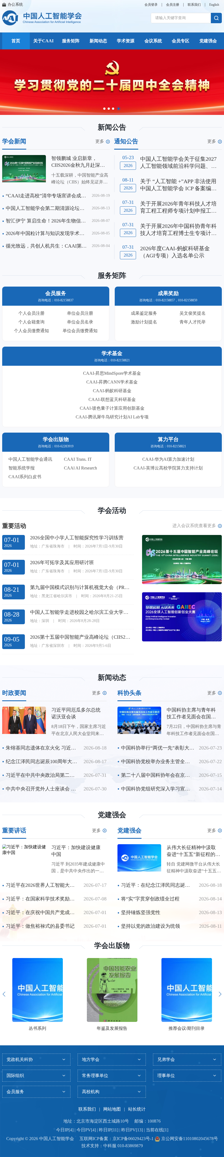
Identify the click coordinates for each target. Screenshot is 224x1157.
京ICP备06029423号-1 (133, 1138)
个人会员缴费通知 (31, 330)
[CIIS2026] (182, 559)
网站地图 (112, 1109)
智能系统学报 (21, 468)
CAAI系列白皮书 (24, 476)
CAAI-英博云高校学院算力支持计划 (168, 468)
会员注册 (172, 5)
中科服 (109, 1145)
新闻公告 (112, 127)
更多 (99, 141)
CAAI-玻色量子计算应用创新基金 (112, 408)
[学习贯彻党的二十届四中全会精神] (112, 82)
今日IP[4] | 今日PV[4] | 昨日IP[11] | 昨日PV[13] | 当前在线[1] (112, 1130)
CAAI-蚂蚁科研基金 (112, 390)
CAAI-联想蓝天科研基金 (112, 399)
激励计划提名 (144, 322)
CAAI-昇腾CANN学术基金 (112, 382)
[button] (104, 109)
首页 (15, 40)
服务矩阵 (70, 40)
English (214, 5)
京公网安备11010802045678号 (189, 1138)
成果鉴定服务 (144, 313)
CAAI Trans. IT (78, 459)
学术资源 (125, 40)
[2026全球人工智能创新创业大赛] (182, 616)
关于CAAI (43, 40)
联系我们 (194, 5)
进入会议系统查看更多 (194, 525)
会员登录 (151, 5)
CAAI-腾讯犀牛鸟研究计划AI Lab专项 (112, 417)
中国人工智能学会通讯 (30, 459)
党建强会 (208, 40)
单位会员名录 (80, 322)
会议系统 (153, 40)
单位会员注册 (80, 313)
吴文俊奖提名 (192, 313)
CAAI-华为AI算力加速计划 (168, 459)
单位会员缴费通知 (80, 330)
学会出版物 (112, 946)
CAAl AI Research (80, 468)
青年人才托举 (192, 322)
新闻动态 (98, 40)
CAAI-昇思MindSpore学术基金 (112, 373)
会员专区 (180, 40)
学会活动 (112, 510)
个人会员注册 (31, 313)
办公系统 (15, 4)
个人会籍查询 (31, 322)
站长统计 (137, 1109)
